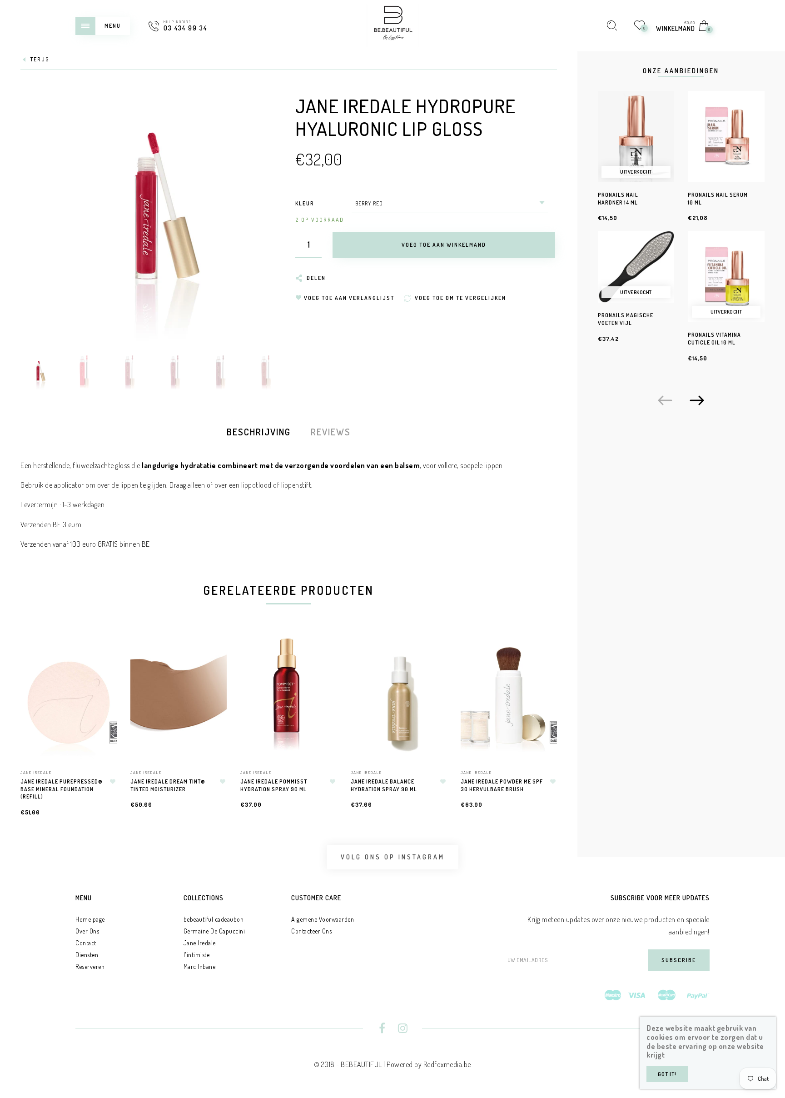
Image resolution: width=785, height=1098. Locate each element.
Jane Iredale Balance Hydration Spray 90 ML (384, 785)
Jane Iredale (36, 772)
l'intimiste (197, 954)
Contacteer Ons (311, 931)
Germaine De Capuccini (214, 931)
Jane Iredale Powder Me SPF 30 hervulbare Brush (502, 785)
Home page (90, 919)
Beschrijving (259, 432)
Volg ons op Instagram (393, 857)
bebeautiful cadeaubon (214, 919)
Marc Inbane (200, 966)
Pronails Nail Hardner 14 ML (618, 198)
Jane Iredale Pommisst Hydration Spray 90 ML (273, 785)
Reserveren (89, 966)
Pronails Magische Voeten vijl (625, 319)
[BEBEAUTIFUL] (392, 24)
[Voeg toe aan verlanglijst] (112, 781)
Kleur (304, 203)
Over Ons (87, 931)
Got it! (667, 1074)
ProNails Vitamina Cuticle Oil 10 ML (714, 338)
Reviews (331, 432)
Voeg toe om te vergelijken (105, 688)
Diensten (86, 954)
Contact (85, 943)
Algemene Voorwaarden (322, 919)
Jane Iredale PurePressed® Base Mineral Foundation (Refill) (61, 789)
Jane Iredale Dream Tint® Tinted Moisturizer (167, 785)
